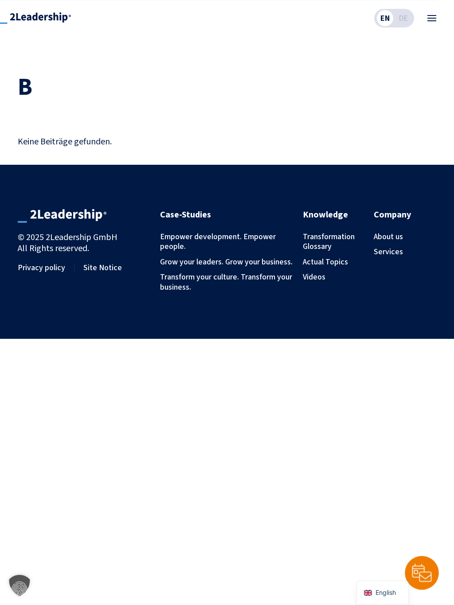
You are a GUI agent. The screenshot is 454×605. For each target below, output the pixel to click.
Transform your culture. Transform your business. (226, 281)
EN (385, 18)
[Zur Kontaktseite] (422, 573)
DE (403, 18)
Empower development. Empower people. (218, 241)
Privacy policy (41, 268)
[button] (431, 18)
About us (388, 236)
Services (388, 251)
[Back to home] (35, 18)
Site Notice (102, 268)
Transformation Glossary (329, 241)
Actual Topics (325, 261)
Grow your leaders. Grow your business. (226, 261)
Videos (314, 276)
